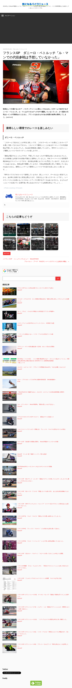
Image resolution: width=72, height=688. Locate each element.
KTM (18, 381)
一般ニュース (21, 362)
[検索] (57, 278)
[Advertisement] (36, 31)
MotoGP (6, 253)
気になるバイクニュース (20, 49)
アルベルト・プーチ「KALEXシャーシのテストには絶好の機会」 (46, 261)
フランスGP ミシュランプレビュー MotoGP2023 (21, 259)
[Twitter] (5, 205)
